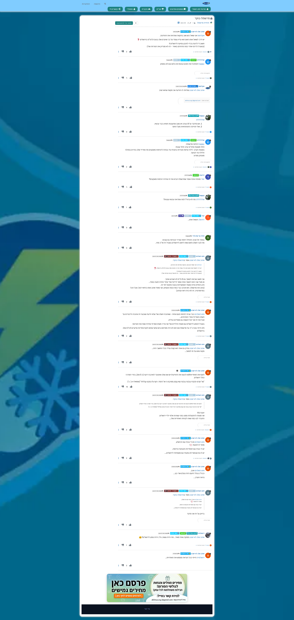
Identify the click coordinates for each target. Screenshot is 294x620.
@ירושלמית (175, 553)
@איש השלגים (175, 310)
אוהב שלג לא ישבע (197, 32)
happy (201, 64)
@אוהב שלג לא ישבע (180, 86)
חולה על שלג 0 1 (198, 236)
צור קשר (147, 609)
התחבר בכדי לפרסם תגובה (124, 23)
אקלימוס (201, 35)
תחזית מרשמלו (203, 23)
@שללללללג (183, 116)
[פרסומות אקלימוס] (147, 588)
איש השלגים (200, 256)
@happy (169, 60)
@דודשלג (174, 216)
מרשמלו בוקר (178, 260)
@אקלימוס (175, 31)
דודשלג (201, 175)
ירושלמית (201, 533)
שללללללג (200, 60)
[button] (115, 9)
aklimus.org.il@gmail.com (192, 100)
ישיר (202, 179)
